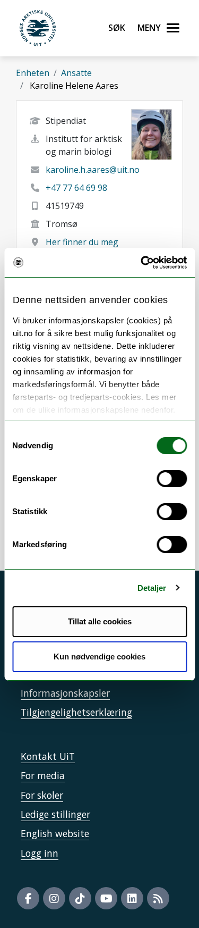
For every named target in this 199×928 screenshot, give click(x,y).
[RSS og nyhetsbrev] (158, 898)
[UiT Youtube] (106, 898)
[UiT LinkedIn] (132, 898)
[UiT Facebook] (28, 898)
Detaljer (152, 587)
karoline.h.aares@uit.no (93, 169)
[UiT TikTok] (80, 898)
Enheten (32, 73)
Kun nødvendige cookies (99, 656)
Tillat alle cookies (100, 621)
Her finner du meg (82, 242)
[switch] (172, 478)
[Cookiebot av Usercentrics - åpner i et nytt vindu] (142, 263)
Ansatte (76, 73)
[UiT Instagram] (54, 898)
